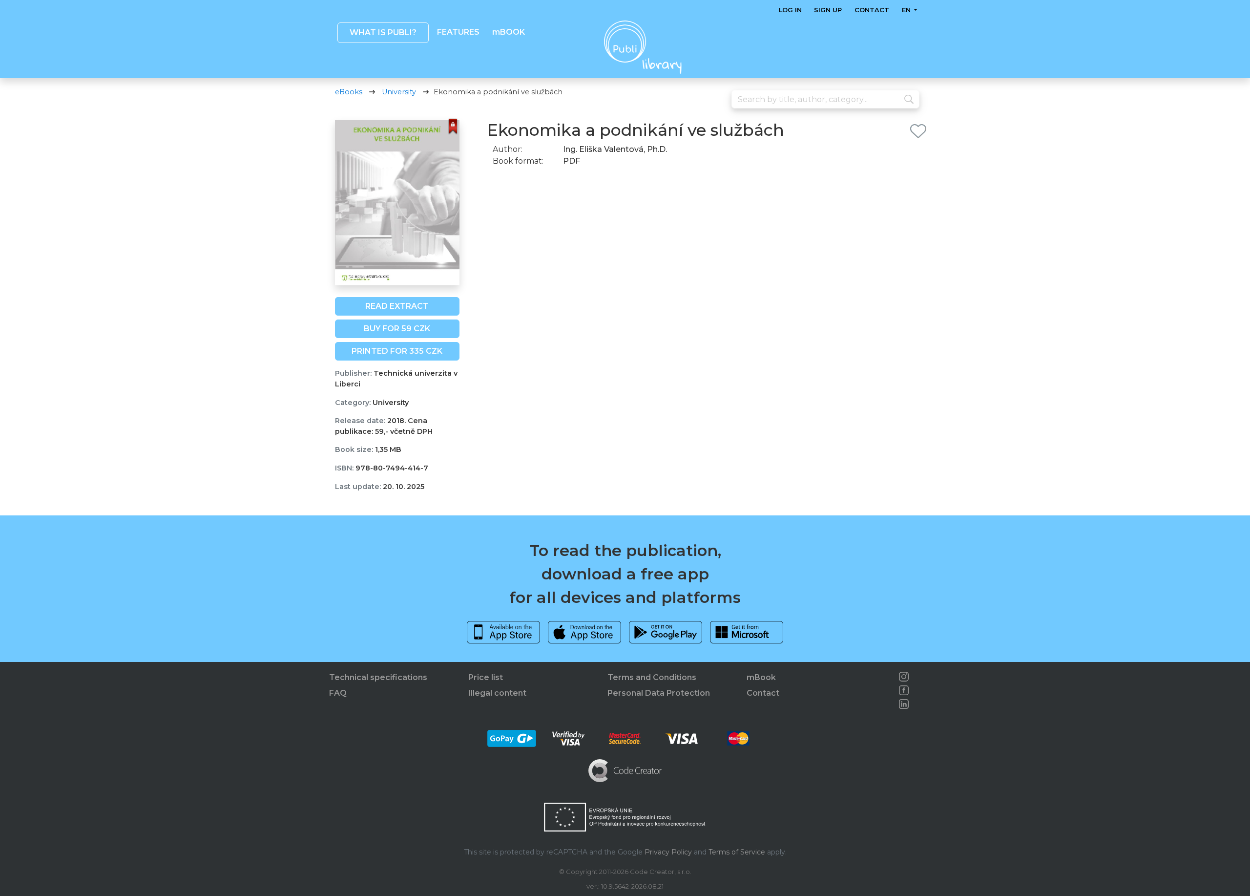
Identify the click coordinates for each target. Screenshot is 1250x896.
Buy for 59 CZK (397, 328)
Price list (485, 677)
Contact (871, 10)
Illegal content (497, 693)
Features (458, 32)
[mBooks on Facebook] (903, 690)
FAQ (338, 693)
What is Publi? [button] (382, 32)
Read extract (397, 306)
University (399, 91)
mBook (761, 677)
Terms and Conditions (651, 677)
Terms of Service (736, 852)
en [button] (906, 10)
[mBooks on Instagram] (903, 677)
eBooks (348, 91)
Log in (790, 10)
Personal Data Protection (658, 693)
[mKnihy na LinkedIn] (903, 704)
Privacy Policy (668, 852)
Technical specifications (378, 677)
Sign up (828, 10)
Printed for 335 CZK (397, 351)
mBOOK (508, 32)
